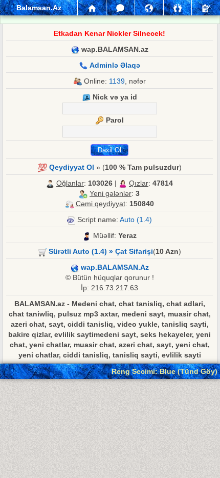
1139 (117, 81)
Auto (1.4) (136, 219)
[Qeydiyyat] (206, 7)
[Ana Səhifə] (92, 7)
